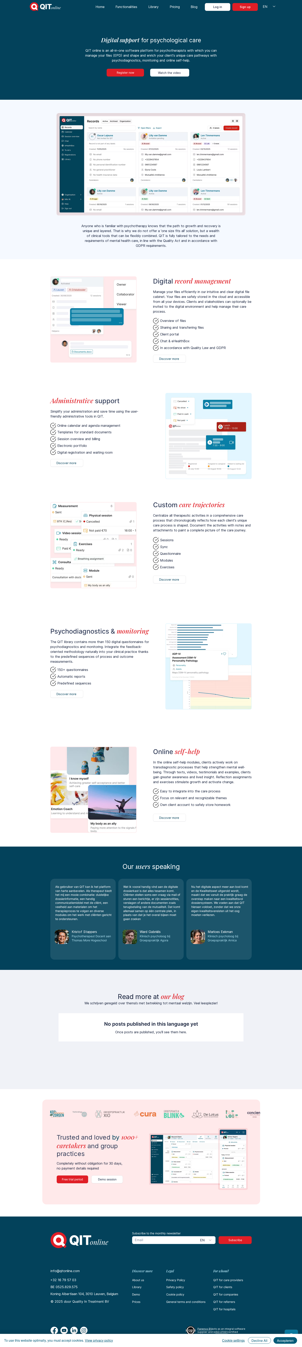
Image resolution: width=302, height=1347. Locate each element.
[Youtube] (64, 1330)
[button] (126, 7)
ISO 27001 (221, 1331)
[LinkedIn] (74, 1330)
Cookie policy (175, 1294)
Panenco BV (204, 1328)
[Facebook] (54, 1330)
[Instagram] (84, 1330)
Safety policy (175, 1287)
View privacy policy (99, 1340)
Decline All (259, 1340)
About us (138, 1280)
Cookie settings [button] (233, 1340)
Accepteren (285, 1340)
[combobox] (206, 1240)
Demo (136, 1294)
